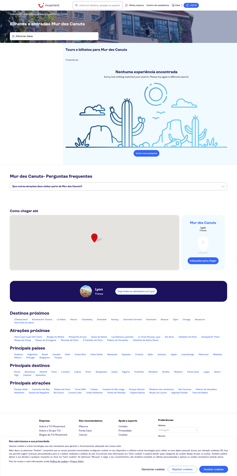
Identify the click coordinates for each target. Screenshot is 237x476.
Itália (150, 354)
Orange (186, 319)
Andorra (18, 354)
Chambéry (87, 319)
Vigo (16, 375)
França (25, 14)
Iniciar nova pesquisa (146, 153)
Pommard (151, 319)
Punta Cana (193, 371)
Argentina (32, 354)
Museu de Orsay (22, 340)
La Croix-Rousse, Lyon (149, 337)
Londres (65, 371)
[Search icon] (76, 5)
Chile (67, 354)
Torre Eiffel (80, 389)
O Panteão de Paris (93, 340)
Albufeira (153, 371)
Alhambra (19, 392)
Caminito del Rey (41, 389)
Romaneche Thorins (42, 319)
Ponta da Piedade (116, 392)
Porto (88, 371)
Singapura (44, 357)
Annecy (115, 319)
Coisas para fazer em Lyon (40, 14)
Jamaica (161, 354)
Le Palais (61, 319)
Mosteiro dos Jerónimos (161, 389)
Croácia (139, 354)
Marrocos (203, 354)
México (18, 357)
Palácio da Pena (62, 389)
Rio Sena (169, 337)
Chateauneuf (20, 319)
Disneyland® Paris (210, 337)
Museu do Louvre (158, 392)
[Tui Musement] (51, 5)
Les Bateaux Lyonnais (122, 337)
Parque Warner (137, 389)
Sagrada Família (179, 392)
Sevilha (166, 371)
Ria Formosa (184, 389)
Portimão (139, 371)
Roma (17, 371)
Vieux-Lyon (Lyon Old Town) (28, 337)
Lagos (207, 371)
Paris (54, 371)
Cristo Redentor (94, 392)
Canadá (56, 354)
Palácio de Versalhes (117, 340)
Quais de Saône (99, 337)
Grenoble (102, 319)
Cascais (27, 375)
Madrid (43, 371)
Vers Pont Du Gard (24, 322)
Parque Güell (21, 389)
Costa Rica (80, 354)
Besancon (200, 319)
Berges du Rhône (55, 337)
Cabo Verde (96, 354)
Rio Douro (59, 392)
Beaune (164, 319)
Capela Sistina (137, 392)
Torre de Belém (200, 392)
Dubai (115, 371)
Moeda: (162, 436)
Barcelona (30, 371)
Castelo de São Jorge (114, 389)
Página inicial (15, 14)
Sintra (217, 371)
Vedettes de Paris (187, 337)
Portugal (30, 357)
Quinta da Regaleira (39, 392)
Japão (173, 354)
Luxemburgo (187, 354)
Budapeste (101, 371)
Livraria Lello (75, 392)
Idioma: (162, 425)
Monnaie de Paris (69, 340)
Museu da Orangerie (45, 340)
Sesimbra (41, 375)
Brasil (45, 354)
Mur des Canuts (60, 14)
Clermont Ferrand (132, 319)
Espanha (126, 354)
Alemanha (112, 354)
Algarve (126, 371)
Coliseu (94, 389)
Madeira (178, 371)
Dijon (175, 319)
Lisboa (77, 371)
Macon (73, 319)
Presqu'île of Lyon (78, 337)
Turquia (58, 357)
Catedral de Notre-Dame (146, 340)
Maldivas (217, 354)
